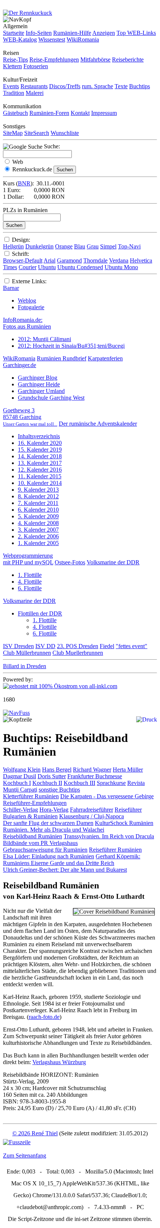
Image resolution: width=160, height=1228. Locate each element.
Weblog (27, 300)
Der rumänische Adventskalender (98, 423)
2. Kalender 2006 (38, 536)
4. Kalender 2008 (38, 523)
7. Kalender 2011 (38, 503)
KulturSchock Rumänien (124, 823)
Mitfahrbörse (95, 59)
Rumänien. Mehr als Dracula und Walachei (53, 829)
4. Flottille (30, 581)
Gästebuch (15, 113)
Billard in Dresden (24, 666)
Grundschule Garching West (51, 398)
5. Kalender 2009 (38, 516)
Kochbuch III (79, 783)
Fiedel (107, 646)
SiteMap (13, 133)
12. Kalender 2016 (40, 469)
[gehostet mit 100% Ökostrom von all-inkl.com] (60, 686)
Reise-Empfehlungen (54, 59)
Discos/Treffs (64, 86)
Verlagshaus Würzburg (59, 1062)
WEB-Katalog (20, 39)
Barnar (11, 288)
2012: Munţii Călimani (44, 339)
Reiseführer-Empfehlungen (35, 803)
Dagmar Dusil (19, 776)
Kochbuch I (17, 783)
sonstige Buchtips (59, 789)
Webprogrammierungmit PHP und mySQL (28, 558)
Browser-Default (22, 260)
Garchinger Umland (41, 391)
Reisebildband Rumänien (32, 836)
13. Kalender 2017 (40, 463)
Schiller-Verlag (20, 809)
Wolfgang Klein (22, 769)
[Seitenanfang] (16, 713)
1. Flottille (30, 575)
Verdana (118, 260)
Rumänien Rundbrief (61, 358)
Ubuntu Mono (121, 267)
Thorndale (95, 260)
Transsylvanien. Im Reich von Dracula (109, 836)
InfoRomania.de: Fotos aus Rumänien (27, 323)
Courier (27, 267)
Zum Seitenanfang (24, 1155)
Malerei (35, 93)
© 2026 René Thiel (35, 1133)
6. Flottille (30, 588)
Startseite (13, 33)
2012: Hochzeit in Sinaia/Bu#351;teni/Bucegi (71, 346)
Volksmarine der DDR (113, 562)
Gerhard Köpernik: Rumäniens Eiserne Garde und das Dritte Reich (71, 859)
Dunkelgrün (39, 246)
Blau (79, 246)
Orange (64, 246)
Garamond (69, 260)
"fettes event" (131, 646)
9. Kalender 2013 (38, 489)
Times (10, 267)
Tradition (13, 93)
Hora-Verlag (53, 809)
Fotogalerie (31, 307)
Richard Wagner (92, 769)
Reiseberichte (128, 59)
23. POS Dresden (77, 646)
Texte (121, 86)
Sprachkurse (111, 783)
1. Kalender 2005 (38, 543)
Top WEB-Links (136, 33)
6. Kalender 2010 (38, 509)
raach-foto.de (44, 1017)
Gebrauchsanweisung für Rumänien (45, 849)
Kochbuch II (47, 783)
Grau (93, 246)
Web (17, 162)
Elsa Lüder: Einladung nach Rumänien (48, 856)
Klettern (12, 66)
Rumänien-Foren (49, 113)
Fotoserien (35, 66)
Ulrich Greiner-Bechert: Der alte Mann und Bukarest (65, 869)
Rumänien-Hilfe (72, 33)
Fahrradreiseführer (91, 809)
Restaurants (34, 86)
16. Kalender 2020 (40, 443)
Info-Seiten (39, 33)
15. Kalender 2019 (40, 449)
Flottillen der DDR (40, 613)
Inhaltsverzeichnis (39, 436)
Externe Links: (29, 281)
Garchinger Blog (37, 377)
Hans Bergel (56, 769)
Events (11, 86)
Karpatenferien (105, 358)
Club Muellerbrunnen (77, 653)
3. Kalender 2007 (38, 529)
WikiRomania (83, 39)
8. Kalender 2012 (38, 496)
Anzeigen (103, 33)
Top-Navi (129, 246)
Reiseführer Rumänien (115, 849)
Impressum (104, 113)
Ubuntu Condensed (80, 267)
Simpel (108, 246)
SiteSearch (36, 133)
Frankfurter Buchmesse (94, 776)
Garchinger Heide (39, 384)
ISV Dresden (18, 646)
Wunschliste (65, 133)
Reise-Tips (15, 59)
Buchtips (139, 86)
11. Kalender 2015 (39, 476)
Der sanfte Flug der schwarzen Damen (48, 823)
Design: (21, 240)
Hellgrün (13, 246)
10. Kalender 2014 (40, 483)
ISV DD (45, 646)
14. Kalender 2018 (40, 456)
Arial (49, 260)
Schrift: (20, 254)
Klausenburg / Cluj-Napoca (91, 816)
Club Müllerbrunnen (27, 653)
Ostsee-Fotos (70, 562)
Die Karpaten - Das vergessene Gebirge (107, 796)
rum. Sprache (97, 86)
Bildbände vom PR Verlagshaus (40, 843)
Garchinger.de (19, 365)
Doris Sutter (52, 776)
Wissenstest (51, 39)
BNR (24, 183)
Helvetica (141, 260)
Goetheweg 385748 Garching (30, 417)
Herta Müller (128, 769)
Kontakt (80, 113)
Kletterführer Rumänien (31, 796)
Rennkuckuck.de (32, 169)
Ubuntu (47, 267)
